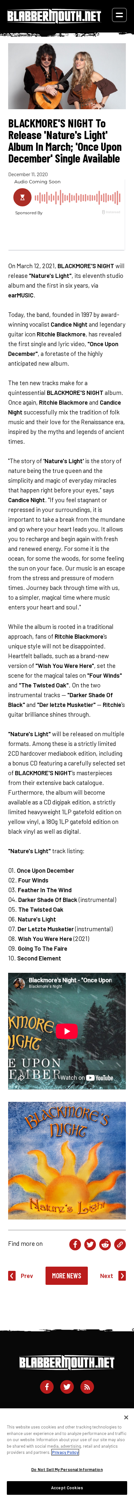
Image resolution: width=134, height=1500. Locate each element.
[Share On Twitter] (90, 1244)
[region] (67, 1454)
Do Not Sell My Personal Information (67, 1469)
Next (106, 1275)
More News (66, 1275)
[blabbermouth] (54, 21)
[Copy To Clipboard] (120, 1244)
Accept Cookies (67, 1487)
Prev (27, 1275)
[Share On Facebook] (75, 1244)
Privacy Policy (65, 1452)
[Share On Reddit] (105, 1244)
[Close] (126, 1417)
